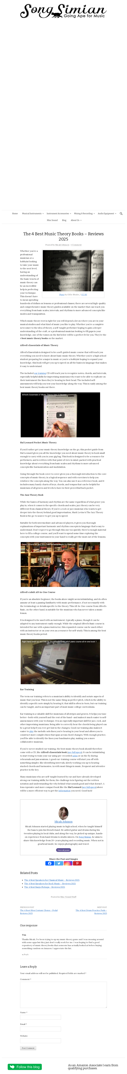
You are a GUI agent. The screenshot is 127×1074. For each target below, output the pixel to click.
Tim (24, 935)
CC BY (84, 294)
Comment (25, 979)
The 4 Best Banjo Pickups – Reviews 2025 (44, 887)
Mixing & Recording (83, 213)
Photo (61, 294)
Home (15, 213)
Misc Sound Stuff (68, 897)
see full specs (74, 752)
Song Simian (85, 837)
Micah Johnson (62, 245)
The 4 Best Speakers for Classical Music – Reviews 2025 (51, 880)
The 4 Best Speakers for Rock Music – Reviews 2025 (50, 883)
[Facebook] (49, 863)
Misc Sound (52, 220)
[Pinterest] (77, 863)
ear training (40, 373)
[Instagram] (68, 863)
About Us (75, 220)
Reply (26, 954)
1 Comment (76, 245)
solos (75, 755)
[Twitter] (59, 863)
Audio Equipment (106, 213)
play (31, 731)
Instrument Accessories (58, 213)
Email (23, 1024)
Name (23, 1012)
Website (24, 1036)
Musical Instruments (32, 213)
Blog (64, 220)
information (65, 790)
